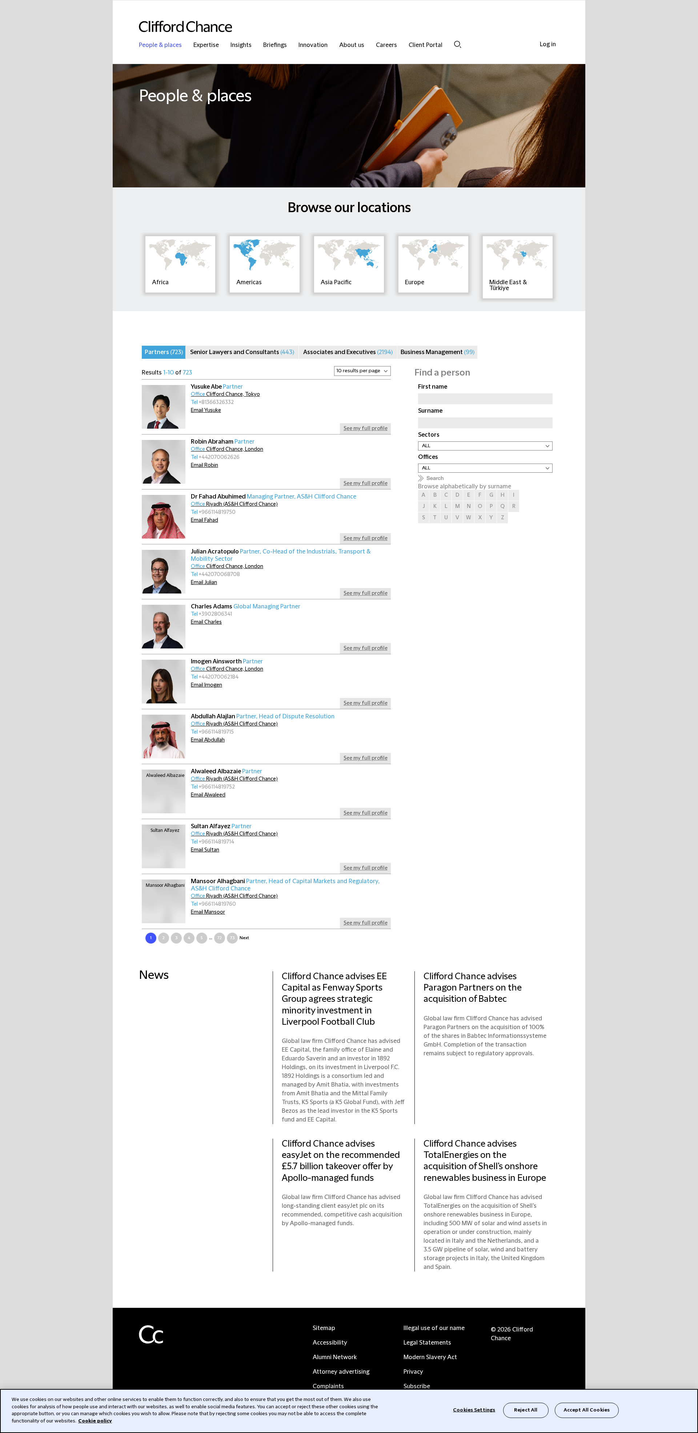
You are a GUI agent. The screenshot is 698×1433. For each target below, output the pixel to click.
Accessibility (330, 1342)
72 (219, 938)
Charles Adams (245, 606)
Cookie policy (95, 1421)
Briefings (275, 45)
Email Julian (204, 582)
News (154, 975)
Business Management (437, 352)
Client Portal (425, 45)
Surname (430, 411)
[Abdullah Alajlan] (163, 736)
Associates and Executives (348, 352)
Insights (241, 45)
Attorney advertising (341, 1372)
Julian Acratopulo (280, 555)
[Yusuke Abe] (163, 407)
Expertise (206, 45)
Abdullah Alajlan (262, 716)
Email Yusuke (206, 410)
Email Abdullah (208, 740)
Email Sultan (205, 850)
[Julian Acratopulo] (163, 572)
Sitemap (324, 1328)
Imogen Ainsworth (227, 661)
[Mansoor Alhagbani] (163, 901)
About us (351, 45)
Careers (386, 45)
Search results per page (224, 373)
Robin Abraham (222, 441)
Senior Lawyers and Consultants (242, 352)
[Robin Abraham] (163, 462)
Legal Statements (427, 1342)
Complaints (328, 1386)
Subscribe (417, 1386)
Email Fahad (204, 520)
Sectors (429, 435)
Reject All (525, 1410)
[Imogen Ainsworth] (163, 681)
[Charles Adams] (163, 626)
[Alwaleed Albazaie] (163, 791)
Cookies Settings (474, 1410)
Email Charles (206, 622)
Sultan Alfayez (221, 826)
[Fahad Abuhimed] (163, 517)
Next (244, 938)
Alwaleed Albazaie (226, 771)
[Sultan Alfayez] (163, 846)
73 (232, 938)
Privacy (413, 1372)
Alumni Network (335, 1357)
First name (432, 387)
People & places (160, 45)
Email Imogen (206, 685)
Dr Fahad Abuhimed (273, 496)
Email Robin (204, 465)
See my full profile (366, 429)
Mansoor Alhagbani (285, 885)
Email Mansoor (208, 912)
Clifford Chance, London (227, 449)
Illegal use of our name (434, 1328)
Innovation (313, 45)
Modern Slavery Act (430, 1357)
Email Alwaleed (208, 795)
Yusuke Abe (217, 387)
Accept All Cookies (587, 1410)
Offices (428, 457)
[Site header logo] (334, 26)
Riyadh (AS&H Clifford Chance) (234, 504)
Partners (164, 352)
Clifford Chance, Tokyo (225, 394)
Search (457, 44)
